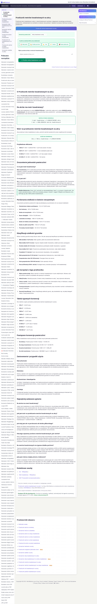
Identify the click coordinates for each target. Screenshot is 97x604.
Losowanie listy (5, 104)
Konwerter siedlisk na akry (26, 552)
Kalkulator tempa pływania (7, 222)
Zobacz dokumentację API (41, 495)
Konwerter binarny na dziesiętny (7, 308)
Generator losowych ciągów (7, 227)
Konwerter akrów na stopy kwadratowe (29, 533)
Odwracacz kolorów (6, 484)
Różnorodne (5, 5)
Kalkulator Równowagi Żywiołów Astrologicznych (7, 322)
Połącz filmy (4, 203)
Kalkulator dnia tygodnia (7, 413)
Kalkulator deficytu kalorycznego (7, 282)
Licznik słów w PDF (6, 587)
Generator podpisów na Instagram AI (7, 563)
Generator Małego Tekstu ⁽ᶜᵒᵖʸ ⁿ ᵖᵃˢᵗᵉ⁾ (7, 206)
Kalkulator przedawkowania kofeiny (7, 196)
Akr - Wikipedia (23, 471)
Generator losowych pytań (7, 277)
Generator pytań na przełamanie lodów (7, 539)
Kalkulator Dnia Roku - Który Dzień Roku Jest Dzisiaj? (7, 125)
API (63, 581)
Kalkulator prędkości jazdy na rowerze (7, 96)
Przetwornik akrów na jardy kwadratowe (29, 543)
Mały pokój (23, 44)
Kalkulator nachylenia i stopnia (7, 185)
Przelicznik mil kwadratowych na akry (29, 568)
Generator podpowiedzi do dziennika (7, 513)
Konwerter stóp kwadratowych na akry (29, 556)
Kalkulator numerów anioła (7, 91)
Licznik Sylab (4, 109)
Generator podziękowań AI (7, 547)
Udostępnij (80, 5)
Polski (56, 583)
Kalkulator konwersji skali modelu (7, 327)
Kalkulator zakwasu (6, 476)
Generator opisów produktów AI (7, 555)
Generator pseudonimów (7, 497)
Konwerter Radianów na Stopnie (7, 403)
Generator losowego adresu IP (7, 287)
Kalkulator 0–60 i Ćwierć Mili (7, 461)
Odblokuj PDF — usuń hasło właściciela (7, 579)
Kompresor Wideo (6, 256)
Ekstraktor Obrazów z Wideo (7, 445)
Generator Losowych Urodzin (7, 343)
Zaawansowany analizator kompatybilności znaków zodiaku (7, 224)
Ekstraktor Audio (5, 251)
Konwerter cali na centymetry (7, 400)
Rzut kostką (4, 353)
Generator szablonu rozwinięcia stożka (7, 190)
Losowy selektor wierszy (7, 482)
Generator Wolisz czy (7, 545)
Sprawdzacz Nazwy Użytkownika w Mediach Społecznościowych (7, 230)
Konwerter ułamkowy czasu (7, 198)
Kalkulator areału (23, 524)
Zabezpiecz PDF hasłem (7, 589)
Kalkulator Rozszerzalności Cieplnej (7, 369)
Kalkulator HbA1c (5, 266)
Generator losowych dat (7, 67)
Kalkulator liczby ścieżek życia (7, 101)
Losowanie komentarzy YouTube (7, 122)
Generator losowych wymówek (7, 395)
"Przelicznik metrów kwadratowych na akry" (29, 486)
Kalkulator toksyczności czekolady (7, 272)
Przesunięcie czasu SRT (7, 332)
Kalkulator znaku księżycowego (7, 127)
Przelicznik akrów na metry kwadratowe (29, 537)
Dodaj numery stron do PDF (7, 592)
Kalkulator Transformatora (7, 295)
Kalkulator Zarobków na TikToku (7, 209)
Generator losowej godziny (7, 364)
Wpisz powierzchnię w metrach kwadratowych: (31, 50)
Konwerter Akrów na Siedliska (27, 530)
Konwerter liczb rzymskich (7, 130)
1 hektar (53, 44)
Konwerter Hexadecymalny (7, 440)
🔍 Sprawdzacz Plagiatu (7, 285)
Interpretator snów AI (6, 455)
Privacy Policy (37, 583)
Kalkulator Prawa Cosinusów (7, 348)
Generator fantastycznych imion (7, 505)
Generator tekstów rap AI (7, 574)
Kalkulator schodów (6, 245)
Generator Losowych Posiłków (7, 98)
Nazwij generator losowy (7, 259)
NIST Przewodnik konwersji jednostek (29, 478)
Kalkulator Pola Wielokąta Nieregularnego (7, 366)
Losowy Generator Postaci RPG (7, 329)
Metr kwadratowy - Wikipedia (27, 475)
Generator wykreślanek (7, 169)
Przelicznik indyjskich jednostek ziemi (29, 549)
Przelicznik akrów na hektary (26, 527)
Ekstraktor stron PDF (6, 584)
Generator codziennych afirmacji (7, 379)
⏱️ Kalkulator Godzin (6, 219)
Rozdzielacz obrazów (7, 75)
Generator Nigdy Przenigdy (7, 542)
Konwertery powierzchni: (24, 34)
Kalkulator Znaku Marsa (7, 119)
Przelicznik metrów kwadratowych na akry (30, 562)
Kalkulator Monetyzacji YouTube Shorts (7, 290)
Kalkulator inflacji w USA (7, 156)
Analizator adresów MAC (7, 337)
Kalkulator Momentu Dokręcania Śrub (7, 382)
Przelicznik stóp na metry (7, 80)
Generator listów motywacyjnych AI (7, 571)
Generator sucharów (6, 521)
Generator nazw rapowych (7, 500)
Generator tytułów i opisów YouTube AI (7, 560)
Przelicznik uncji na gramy (7, 374)
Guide (59, 581)
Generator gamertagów (7, 492)
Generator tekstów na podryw (7, 518)
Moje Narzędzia (83, 22)
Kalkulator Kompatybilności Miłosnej (7, 64)
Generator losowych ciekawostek (7, 526)
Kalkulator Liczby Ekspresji (7, 180)
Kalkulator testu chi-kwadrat (7, 161)
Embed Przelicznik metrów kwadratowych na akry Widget (64, 67)
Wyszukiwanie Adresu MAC (7, 140)
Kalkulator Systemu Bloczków (7, 469)
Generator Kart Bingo (7, 146)
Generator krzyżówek (7, 151)
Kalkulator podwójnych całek (7, 385)
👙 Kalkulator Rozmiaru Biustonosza (7, 350)
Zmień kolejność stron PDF (7, 595)
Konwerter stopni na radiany (7, 424)
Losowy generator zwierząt (7, 114)
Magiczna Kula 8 (5, 175)
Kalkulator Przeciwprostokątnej (7, 167)
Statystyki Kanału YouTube (7, 93)
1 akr (45, 44)
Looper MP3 (4, 406)
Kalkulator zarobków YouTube (7, 269)
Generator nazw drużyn (7, 495)
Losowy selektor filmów (7, 112)
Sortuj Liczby (4, 356)
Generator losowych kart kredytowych (7, 261)
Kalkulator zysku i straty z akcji (7, 387)
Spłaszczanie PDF (6, 576)
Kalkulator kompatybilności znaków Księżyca (7, 62)
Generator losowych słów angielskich (7, 85)
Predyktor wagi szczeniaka (7, 324)
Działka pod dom (35, 44)
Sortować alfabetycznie (7, 177)
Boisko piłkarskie (63, 44)
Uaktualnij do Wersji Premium (87, 17)
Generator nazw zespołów (7, 503)
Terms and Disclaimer (70, 581)
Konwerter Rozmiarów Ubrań (7, 188)
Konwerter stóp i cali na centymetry (7, 148)
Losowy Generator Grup (7, 106)
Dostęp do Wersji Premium (86, 20)
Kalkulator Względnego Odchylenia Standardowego (7, 421)
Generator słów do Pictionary (7, 534)
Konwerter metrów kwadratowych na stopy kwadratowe (33, 565)
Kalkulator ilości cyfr (6, 232)
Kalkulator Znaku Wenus (7, 77)
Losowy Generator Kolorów (7, 201)
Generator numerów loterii (7, 264)
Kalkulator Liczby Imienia (7, 154)
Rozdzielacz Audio (6, 143)
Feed (55, 581)
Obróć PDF (4, 600)
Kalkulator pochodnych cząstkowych (7, 416)
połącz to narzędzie (84, 13)
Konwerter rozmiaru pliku (7, 371)
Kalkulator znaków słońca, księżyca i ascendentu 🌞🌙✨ (7, 70)
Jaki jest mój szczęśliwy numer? (7, 193)
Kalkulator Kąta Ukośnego (7, 319)
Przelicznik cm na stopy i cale (7, 135)
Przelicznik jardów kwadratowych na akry (30, 571)
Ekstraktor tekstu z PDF (7, 581)
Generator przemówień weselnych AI (7, 550)
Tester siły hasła (5, 442)
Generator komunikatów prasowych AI (7, 553)
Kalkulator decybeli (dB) (7, 280)
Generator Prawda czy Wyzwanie (7, 83)
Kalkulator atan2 (5, 235)
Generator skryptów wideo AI (7, 558)
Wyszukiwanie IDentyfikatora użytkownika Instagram (7, 164)
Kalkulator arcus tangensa (7, 306)
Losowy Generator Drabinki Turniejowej (7, 88)
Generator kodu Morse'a (7, 182)
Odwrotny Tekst (5, 243)
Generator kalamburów (7, 537)
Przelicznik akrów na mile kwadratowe (29, 540)
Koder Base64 (5, 437)
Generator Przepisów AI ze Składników (7, 345)
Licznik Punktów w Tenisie (7, 427)
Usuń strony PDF (5, 597)
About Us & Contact (47, 583)
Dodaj (73, 5)
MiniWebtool (27, 487)
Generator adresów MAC (7, 217)
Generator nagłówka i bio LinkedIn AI (7, 566)
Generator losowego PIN (7, 448)
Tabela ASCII (4, 487)
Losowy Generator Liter (7, 298)
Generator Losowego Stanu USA (7, 303)
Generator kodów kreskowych (7, 340)
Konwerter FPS (5, 274)
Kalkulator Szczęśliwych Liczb (7, 471)
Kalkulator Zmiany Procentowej (7, 293)
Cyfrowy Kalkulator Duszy (7, 117)
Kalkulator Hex (5, 466)
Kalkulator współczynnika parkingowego (7, 474)
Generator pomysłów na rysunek (7, 511)
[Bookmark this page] (87, 6)
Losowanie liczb (5, 479)
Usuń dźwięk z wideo (7, 408)
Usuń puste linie (5, 335)
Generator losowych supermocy (7, 133)
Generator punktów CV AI (7, 568)
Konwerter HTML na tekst (7, 390)
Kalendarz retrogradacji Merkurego (7, 458)
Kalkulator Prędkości (6, 172)
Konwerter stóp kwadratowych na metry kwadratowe (33, 559)
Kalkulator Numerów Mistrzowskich (7, 238)
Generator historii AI (6, 392)
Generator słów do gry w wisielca (7, 532)
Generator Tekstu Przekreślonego (7, 411)
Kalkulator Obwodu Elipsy (7, 138)
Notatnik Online (5, 301)
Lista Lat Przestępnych (7, 429)
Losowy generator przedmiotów (7, 72)
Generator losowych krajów (7, 240)
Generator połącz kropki (7, 398)
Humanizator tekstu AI (7, 453)
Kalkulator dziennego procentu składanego (7, 463)
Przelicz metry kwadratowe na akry (33, 60)
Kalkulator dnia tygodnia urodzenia (7, 314)
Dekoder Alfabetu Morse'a (7, 358)
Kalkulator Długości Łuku (7, 316)
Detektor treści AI (6, 377)
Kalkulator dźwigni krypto (7, 159)
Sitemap (51, 581)
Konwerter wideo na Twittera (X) (7, 490)
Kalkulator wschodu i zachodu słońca (7, 211)
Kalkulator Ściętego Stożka (7, 419)
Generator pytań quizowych (7, 529)
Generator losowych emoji (7, 450)
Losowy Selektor (5, 248)
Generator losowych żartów (7, 524)
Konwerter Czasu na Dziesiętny (7, 214)
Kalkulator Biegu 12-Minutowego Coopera (7, 434)
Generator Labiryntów (7, 361)
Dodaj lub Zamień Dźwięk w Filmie (7, 432)
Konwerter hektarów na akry (26, 546)
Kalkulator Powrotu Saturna (7, 253)
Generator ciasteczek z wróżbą (7, 508)
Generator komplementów (7, 516)
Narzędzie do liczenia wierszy (7, 311)
